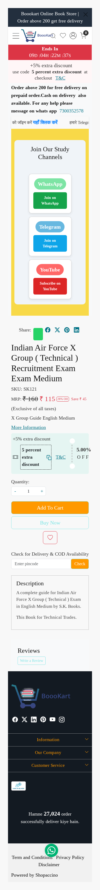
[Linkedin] (34, 720)
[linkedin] (76, 330)
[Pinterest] (43, 720)
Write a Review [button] (31, 661)
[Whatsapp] (38, 334)
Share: (25, 330)
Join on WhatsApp (50, 200)
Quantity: (20, 481)
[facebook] (48, 330)
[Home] (37, 35)
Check (79, 563)
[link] (53, 35)
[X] (25, 720)
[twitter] (57, 330)
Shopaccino (46, 875)
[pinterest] (67, 330)
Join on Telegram (50, 243)
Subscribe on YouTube (50, 286)
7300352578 (71, 111)
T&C (60, 78)
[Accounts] (73, 35)
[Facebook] (15, 720)
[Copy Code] (47, 457)
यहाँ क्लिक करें (39, 122)
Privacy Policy (70, 857)
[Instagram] (62, 720)
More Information (28, 427)
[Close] (85, 14)
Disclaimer (48, 864)
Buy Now (50, 523)
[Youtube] (53, 720)
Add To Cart (50, 508)
